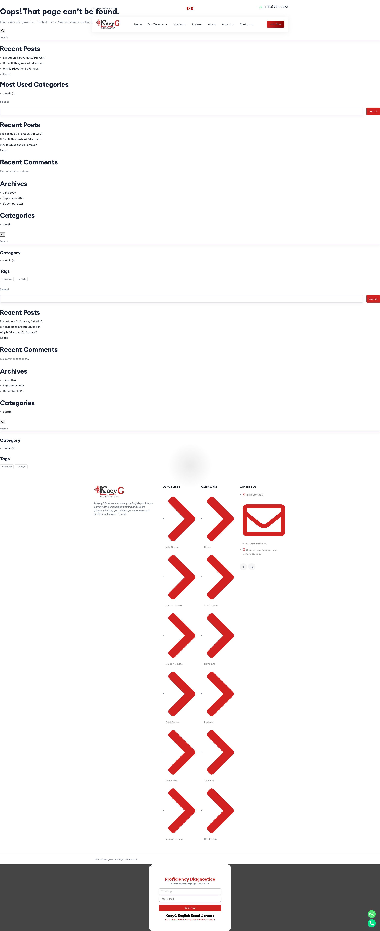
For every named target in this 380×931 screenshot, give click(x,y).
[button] (190, 865)
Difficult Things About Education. (23, 63)
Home (138, 24)
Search (5, 102)
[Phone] (372, 923)
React (7, 74)
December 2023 (13, 203)
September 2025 (13, 198)
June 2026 (9, 192)
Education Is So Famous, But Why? (24, 57)
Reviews (197, 24)
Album (212, 24)
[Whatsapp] (372, 914)
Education (7, 279)
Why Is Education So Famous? (21, 68)
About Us (228, 24)
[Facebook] (188, 8)
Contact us (247, 24)
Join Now (275, 24)
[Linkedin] (191, 8)
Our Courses (155, 24)
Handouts (179, 24)
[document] (190, 897)
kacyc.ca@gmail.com (106, 8)
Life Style (21, 279)
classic (7, 93)
